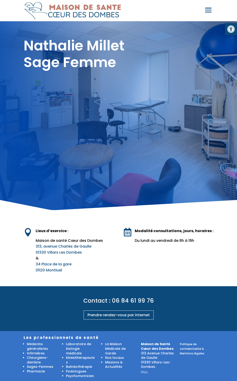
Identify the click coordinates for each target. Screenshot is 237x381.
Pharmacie (36, 371)
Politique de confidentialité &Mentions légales (192, 348)
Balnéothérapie (79, 366)
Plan (144, 372)
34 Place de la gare (54, 264)
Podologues (76, 371)
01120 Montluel (49, 270)
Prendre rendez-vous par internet (118, 315)
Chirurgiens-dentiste (37, 360)
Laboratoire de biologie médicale (78, 348)
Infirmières (36, 353)
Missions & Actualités (114, 364)
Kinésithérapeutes (80, 360)
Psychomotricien (80, 376)
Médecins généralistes (37, 346)
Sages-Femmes (40, 366)
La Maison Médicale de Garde (115, 348)
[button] (231, 29)
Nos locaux (114, 357)
